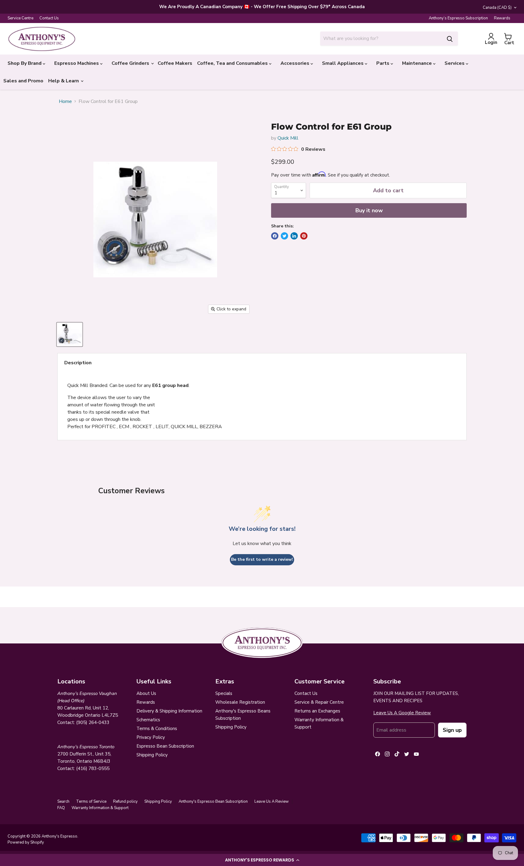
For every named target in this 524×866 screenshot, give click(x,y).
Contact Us (49, 18)
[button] (262, 860)
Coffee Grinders (131, 63)
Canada (497, 7)
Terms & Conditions (156, 729)
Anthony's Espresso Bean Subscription (213, 801)
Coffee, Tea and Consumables (233, 63)
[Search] (450, 38)
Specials (223, 693)
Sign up (452, 730)
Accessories (295, 63)
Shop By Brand (25, 63)
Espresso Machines (77, 63)
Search (63, 801)
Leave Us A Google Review (402, 713)
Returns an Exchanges (317, 711)
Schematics (148, 720)
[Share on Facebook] (274, 236)
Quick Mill (287, 138)
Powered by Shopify (26, 842)
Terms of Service (91, 801)
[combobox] (381, 38)
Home (65, 101)
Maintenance (417, 63)
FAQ (61, 808)
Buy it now (369, 210)
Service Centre (20, 18)
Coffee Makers (175, 63)
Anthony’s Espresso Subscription (458, 18)
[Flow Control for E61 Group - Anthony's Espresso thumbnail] (69, 334)
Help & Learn (64, 81)
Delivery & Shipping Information (169, 711)
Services (455, 63)
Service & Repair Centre (319, 702)
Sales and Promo (23, 81)
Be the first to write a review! (262, 559)
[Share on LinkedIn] (294, 236)
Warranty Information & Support (100, 808)
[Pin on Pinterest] (303, 236)
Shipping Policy (152, 755)
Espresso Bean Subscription (165, 746)
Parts (383, 63)
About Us (146, 693)
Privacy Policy (150, 737)
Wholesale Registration (240, 702)
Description (78, 362)
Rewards (502, 18)
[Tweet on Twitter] (284, 236)
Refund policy (125, 801)
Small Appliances (343, 63)
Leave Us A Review (271, 801)
